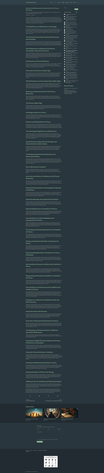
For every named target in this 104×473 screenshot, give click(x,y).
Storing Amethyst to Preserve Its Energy (72, 80)
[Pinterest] (48, 396)
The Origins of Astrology (68, 93)
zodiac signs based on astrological (37, 44)
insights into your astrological (30, 32)
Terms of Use (27, 451)
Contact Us (74, 2)
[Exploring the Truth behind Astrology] (52, 413)
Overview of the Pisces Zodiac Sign (71, 23)
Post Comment (40, 441)
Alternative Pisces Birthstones (70, 68)
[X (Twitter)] (39, 396)
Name (38, 429)
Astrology (54, 2)
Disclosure (35, 450)
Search (65, 7)
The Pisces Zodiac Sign (69, 29)
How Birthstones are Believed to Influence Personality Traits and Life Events (71, 19)
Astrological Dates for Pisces (70, 30)
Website (59, 429)
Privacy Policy (45, 450)
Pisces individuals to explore (42, 305)
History (59, 2)
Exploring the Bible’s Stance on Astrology (70, 91)
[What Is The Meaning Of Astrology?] (70, 413)
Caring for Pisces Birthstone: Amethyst (72, 76)
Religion (63, 2)
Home (51, 2)
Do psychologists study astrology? (69, 90)
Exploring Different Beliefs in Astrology (70, 92)
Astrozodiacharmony (31, 2)
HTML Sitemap (40, 450)
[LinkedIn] (57, 396)
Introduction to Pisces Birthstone (71, 22)
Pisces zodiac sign (30, 63)
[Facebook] (30, 396)
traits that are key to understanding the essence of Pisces (52, 125)
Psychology (66, 2)
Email (49, 429)
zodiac (46, 149)
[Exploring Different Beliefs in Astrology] (34, 413)
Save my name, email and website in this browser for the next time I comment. (48, 439)
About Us (70, 2)
